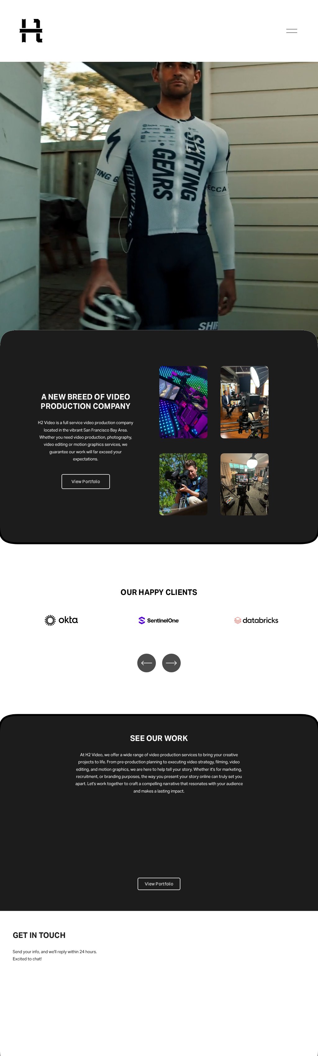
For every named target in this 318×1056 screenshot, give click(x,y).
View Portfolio (85, 481)
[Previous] (146, 663)
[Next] (171, 663)
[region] (159, 627)
